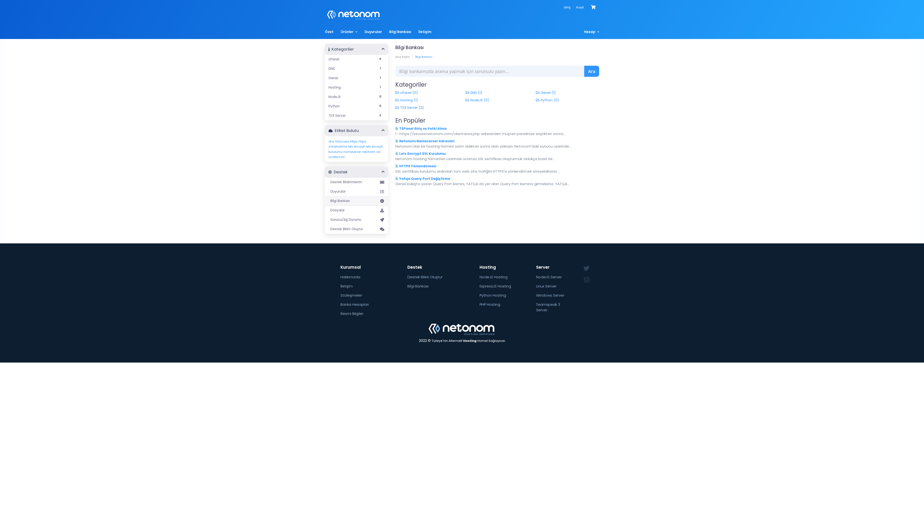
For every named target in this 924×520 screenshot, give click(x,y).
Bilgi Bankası (400, 31)
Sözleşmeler (351, 295)
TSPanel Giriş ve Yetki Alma (422, 128)
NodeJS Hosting (493, 277)
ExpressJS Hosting (495, 286)
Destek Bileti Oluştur (345, 229)
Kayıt (580, 7)
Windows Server (550, 295)
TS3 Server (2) (411, 107)
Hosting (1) (408, 100)
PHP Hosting (490, 304)
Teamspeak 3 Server (548, 307)
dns (331, 141)
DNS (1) (475, 92)
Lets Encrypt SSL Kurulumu (422, 153)
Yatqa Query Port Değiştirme (424, 178)
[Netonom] (462, 328)
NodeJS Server (549, 277)
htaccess (342, 141)
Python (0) (549, 100)
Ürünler (348, 31)
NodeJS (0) (479, 100)
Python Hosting (493, 295)
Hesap (590, 31)
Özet (329, 31)
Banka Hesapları (354, 304)
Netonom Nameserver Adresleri (426, 141)
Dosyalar (336, 210)
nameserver (352, 152)
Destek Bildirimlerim (345, 182)
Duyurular (373, 31)
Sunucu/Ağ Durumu (344, 219)
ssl (378, 152)
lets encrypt (356, 146)
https (354, 141)
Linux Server (546, 286)
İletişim (424, 31)
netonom (368, 152)
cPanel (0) (408, 92)
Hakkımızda (350, 277)
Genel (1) (548, 92)
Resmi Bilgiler (351, 313)
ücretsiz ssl (336, 157)
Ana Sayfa (402, 57)
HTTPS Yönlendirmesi (417, 166)
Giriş (567, 7)
